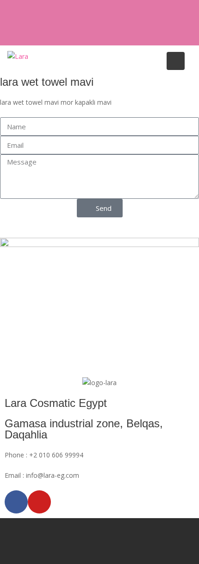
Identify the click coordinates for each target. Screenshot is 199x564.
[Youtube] (39, 501)
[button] (2, 232)
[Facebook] (16, 501)
